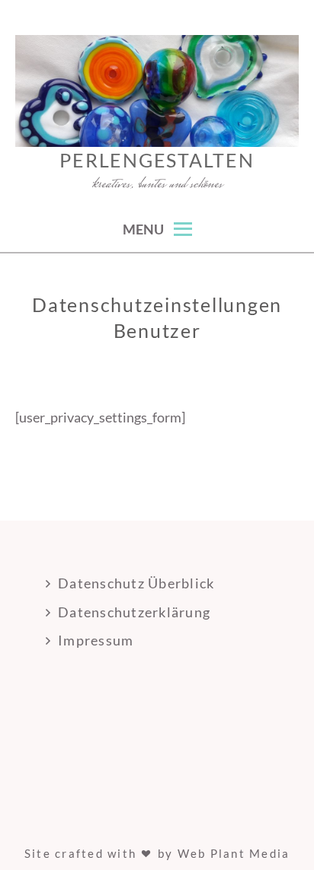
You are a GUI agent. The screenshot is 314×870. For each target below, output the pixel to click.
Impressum (95, 640)
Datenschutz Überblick (136, 583)
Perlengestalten (156, 159)
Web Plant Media (234, 853)
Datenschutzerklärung (134, 612)
